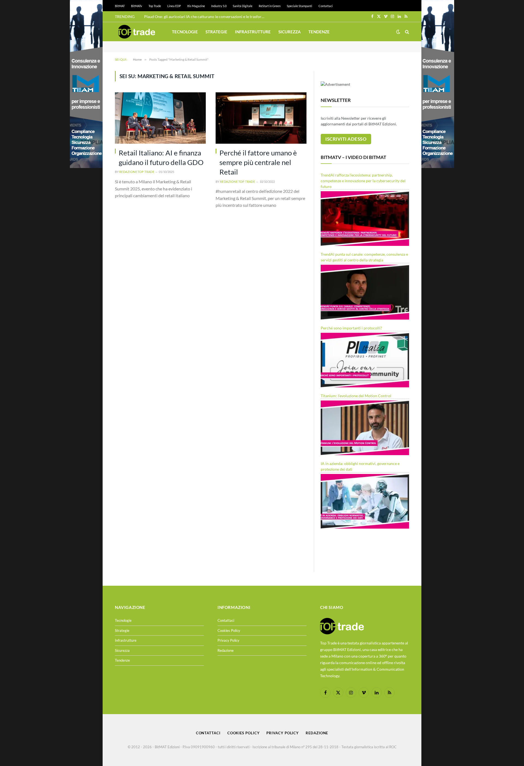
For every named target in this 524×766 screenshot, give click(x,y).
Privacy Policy (228, 640)
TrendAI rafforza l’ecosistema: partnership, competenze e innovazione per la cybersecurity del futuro (363, 181)
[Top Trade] (137, 31)
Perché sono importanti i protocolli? (351, 328)
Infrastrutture (253, 31)
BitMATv (136, 6)
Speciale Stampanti (299, 6)
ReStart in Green (270, 6)
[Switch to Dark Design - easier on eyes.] (398, 32)
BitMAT (120, 6)
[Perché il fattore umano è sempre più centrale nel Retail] (261, 117)
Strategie (216, 31)
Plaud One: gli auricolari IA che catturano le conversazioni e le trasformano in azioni (205, 16)
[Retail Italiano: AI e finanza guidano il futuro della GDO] (160, 117)
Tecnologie (185, 31)
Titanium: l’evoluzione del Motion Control (356, 395)
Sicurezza (289, 31)
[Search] (406, 32)
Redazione (226, 650)
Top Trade (154, 6)
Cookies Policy (229, 630)
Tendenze (319, 31)
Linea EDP (174, 6)
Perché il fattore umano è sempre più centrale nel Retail (258, 162)
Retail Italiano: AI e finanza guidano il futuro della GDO (161, 157)
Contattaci (325, 6)
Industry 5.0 (219, 6)
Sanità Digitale (242, 6)
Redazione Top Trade (136, 171)
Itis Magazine (196, 6)
